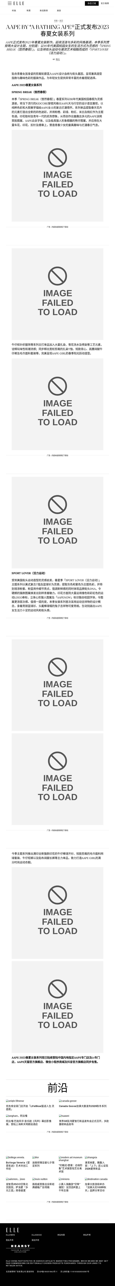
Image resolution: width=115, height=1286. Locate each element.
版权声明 (35, 1240)
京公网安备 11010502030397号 (74, 1272)
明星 (29, 10)
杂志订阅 (92, 3)
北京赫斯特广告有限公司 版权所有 (20, 1272)
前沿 (57, 1089)
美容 (59, 10)
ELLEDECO (37, 1235)
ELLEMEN (10, 1235)
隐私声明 (9, 1240)
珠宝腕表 (44, 10)
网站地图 (61, 1235)
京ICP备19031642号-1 (47, 1272)
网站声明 (87, 1235)
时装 (14, 10)
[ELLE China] (18, 3)
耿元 (58, 59)
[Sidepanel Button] (9, 3)
